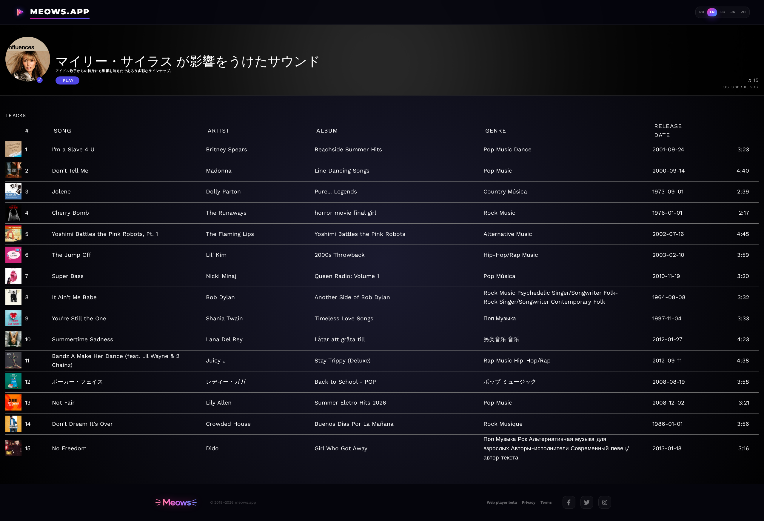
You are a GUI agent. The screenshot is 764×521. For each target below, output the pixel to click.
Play (68, 80)
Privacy (528, 502)
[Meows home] (176, 502)
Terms (546, 502)
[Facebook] (569, 502)
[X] (586, 502)
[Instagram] (604, 502)
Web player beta (502, 502)
